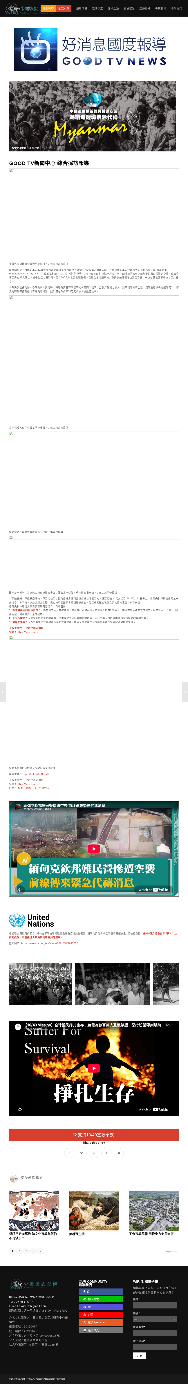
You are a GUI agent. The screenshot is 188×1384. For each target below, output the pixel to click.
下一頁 (170, 983)
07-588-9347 (24, 1301)
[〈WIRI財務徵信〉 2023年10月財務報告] (185, 692)
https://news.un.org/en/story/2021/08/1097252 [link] (49, 943)
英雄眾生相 (77, 1234)
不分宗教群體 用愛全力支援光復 (151, 1233)
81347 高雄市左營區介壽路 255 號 (32, 1297)
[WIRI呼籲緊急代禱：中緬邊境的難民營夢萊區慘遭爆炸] (3, 692)
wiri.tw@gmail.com (34, 1306)
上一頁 (17, 983)
